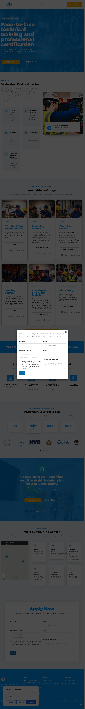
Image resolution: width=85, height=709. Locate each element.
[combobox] (30, 354)
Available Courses (25, 350)
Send (22, 373)
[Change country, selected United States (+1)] (45, 345)
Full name (22, 341)
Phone (45, 341)
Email (45, 350)
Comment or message (50, 359)
